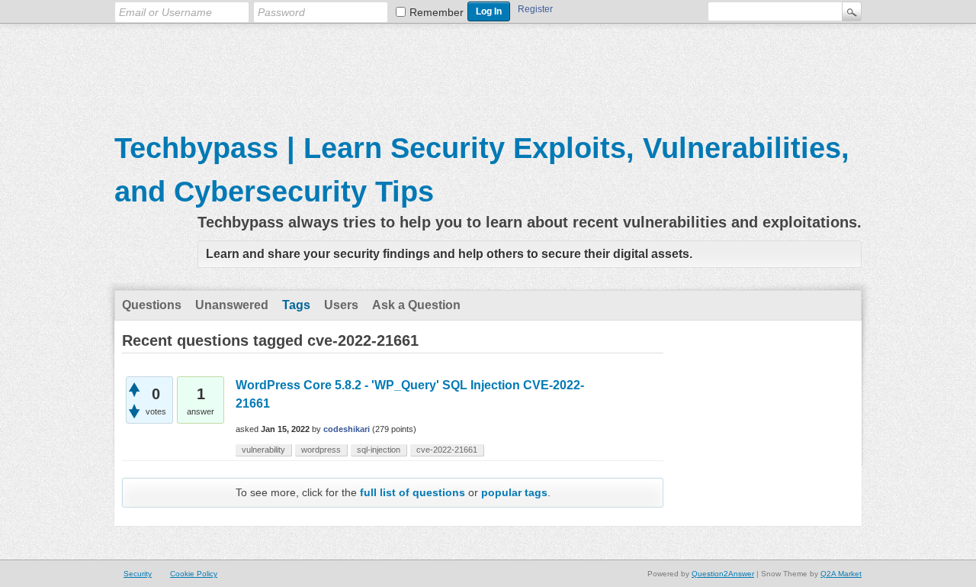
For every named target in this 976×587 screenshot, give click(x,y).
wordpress (321, 449)
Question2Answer (723, 573)
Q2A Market (841, 573)
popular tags (514, 492)
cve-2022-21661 (446, 449)
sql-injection (378, 449)
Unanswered (231, 304)
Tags (296, 304)
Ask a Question (416, 304)
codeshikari (346, 429)
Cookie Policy (193, 573)
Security (138, 573)
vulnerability (263, 449)
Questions (151, 304)
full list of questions (412, 492)
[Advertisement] (488, 69)
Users (341, 304)
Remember (436, 12)
